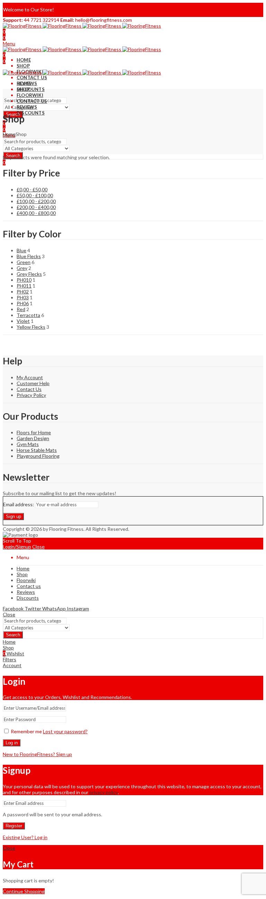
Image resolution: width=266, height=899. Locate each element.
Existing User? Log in (25, 837)
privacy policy (103, 792)
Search (13, 634)
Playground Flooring (38, 456)
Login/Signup (17, 547)
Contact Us (29, 389)
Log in (12, 742)
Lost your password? (65, 731)
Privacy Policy (31, 395)
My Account (30, 377)
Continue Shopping (24, 891)
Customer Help (33, 383)
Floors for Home (34, 432)
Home (9, 134)
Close (38, 547)
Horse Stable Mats (37, 450)
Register (14, 825)
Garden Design (33, 438)
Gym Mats (28, 444)
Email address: (19, 504)
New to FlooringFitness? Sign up (37, 754)
